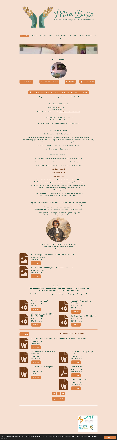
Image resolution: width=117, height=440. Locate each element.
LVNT (60, 107)
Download (35, 263)
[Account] (95, 36)
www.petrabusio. (58, 176)
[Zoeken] (56, 39)
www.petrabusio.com (59, 173)
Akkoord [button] (110, 437)
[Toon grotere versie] (58, 70)
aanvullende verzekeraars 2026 (69, 112)
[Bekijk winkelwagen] (60, 39)
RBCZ (67, 107)
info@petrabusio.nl (58, 169)
